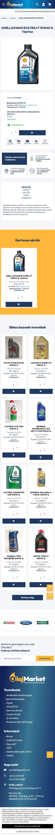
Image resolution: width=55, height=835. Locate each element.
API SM (9, 117)
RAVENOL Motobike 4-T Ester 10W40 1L (41, 493)
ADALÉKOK (12, 706)
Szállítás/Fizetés (14, 740)
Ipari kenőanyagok (15, 699)
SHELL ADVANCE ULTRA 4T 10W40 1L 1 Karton (19, 277)
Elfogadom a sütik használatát (28, 826)
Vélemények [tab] (26, 198)
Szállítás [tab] (26, 192)
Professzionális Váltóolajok (19, 721)
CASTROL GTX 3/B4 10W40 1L (13, 427)
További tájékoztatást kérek (27, 832)
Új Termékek (12, 718)
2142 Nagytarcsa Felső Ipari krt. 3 (25, 788)
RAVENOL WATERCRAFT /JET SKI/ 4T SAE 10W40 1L (41, 428)
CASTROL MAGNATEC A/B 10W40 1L (14, 493)
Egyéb (9, 702)
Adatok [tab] (26, 190)
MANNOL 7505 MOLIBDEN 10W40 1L (14, 557)
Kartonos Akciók (14, 710)
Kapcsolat (11, 744)
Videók (9, 755)
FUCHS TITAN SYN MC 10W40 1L (14, 364)
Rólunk (9, 736)
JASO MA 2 (11, 119)
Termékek (13, 18)
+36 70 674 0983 (17, 779)
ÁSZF (9, 747)
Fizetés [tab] (26, 195)
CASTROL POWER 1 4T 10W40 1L (41, 364)
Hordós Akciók (13, 714)
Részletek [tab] (26, 187)
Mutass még (27, 597)
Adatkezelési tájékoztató (18, 751)
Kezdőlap (4, 18)
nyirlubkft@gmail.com (19, 769)
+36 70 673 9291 (16, 775)
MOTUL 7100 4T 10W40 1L (41, 557)
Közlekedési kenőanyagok (19, 695)
